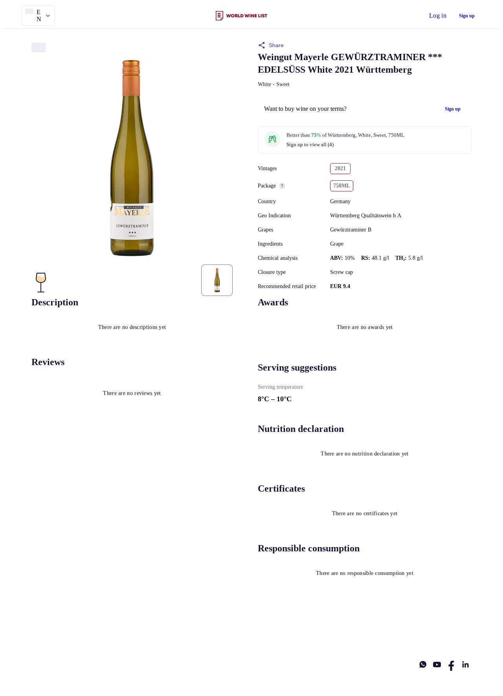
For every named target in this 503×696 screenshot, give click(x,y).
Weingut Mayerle (293, 57)
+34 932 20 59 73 (453, 633)
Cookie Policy (179, 633)
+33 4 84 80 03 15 (389, 633)
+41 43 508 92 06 (325, 633)
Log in (437, 15)
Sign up (467, 15)
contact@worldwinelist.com (250, 633)
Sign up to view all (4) (310, 144)
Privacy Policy (121, 633)
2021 (340, 168)
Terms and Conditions (55, 633)
